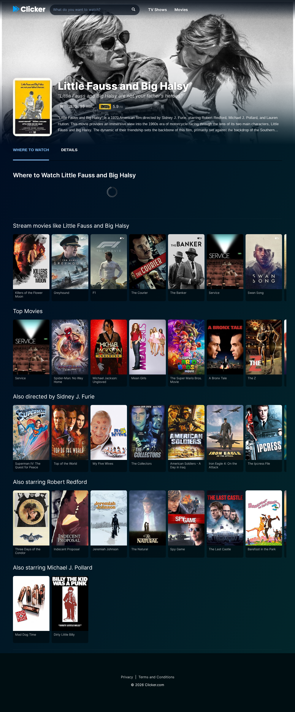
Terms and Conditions (156, 677)
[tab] (34, 152)
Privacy (127, 677)
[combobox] (95, 9)
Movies (181, 9)
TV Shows (157, 9)
